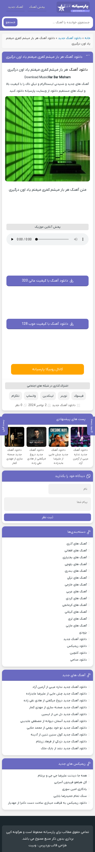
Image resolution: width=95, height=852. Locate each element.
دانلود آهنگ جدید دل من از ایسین (64, 714)
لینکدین (48, 396)
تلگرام (15, 396)
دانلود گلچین (78, 653)
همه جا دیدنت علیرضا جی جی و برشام (62, 776)
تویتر (63, 396)
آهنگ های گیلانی (76, 612)
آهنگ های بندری (76, 571)
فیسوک (79, 396)
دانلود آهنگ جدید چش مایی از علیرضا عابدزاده (56, 694)
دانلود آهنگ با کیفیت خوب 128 (45, 324)
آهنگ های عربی (76, 591)
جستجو (10, 22)
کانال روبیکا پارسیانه (47, 369)
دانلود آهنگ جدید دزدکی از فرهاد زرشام (61, 741)
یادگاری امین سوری (74, 789)
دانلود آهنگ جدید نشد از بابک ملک (64, 748)
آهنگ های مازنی (76, 626)
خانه (87, 38)
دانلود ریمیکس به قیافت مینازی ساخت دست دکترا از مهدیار (47, 803)
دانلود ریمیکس (77, 646)
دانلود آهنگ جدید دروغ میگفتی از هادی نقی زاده (55, 700)
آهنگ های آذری (76, 544)
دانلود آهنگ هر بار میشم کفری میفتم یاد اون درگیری (44, 57)
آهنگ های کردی (76, 598)
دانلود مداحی (78, 660)
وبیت (32, 845)
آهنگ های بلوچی (76, 564)
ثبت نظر (47, 517)
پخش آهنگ (37, 7)
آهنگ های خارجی (76, 585)
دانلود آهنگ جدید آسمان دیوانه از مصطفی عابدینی (53, 721)
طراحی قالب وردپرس (53, 845)
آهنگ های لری (77, 619)
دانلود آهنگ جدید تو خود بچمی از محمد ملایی (57, 728)
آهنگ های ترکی (77, 578)
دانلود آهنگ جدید (70, 38)
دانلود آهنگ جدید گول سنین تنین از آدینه (59, 735)
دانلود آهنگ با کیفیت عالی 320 (45, 280)
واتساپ (31, 396)
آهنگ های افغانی (76, 551)
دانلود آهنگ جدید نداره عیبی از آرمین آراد (59, 687)
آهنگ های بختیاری (75, 557)
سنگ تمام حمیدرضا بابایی (70, 796)
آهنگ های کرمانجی (74, 605)
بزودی (83, 632)
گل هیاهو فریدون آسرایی (70, 782)
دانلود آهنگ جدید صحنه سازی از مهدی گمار (58, 707)
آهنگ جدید (15, 7)
